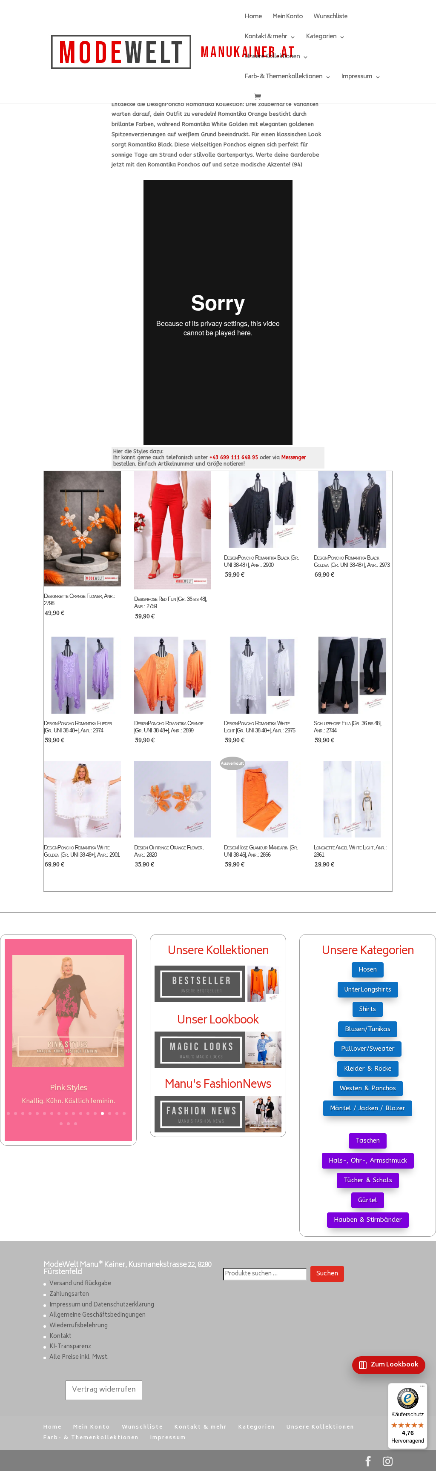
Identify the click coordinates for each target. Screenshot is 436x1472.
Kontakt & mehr (266, 38)
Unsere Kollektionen (272, 58)
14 (102, 1113)
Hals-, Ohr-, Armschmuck (368, 1160)
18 (61, 1123)
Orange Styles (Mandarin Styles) (68, 1088)
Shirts (367, 1009)
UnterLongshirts (367, 989)
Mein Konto (287, 18)
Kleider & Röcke (368, 1068)
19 (68, 1123)
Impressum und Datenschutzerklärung (101, 1305)
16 (116, 1113)
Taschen (368, 1140)
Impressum (356, 78)
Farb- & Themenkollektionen (283, 78)
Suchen (327, 1274)
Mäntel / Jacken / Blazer (367, 1108)
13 (95, 1113)
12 (87, 1113)
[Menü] (422, 1388)
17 (124, 1113)
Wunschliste (330, 18)
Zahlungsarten (69, 1295)
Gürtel (367, 1200)
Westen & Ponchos (368, 1088)
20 (75, 1123)
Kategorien (321, 38)
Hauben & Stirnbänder (368, 1219)
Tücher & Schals (368, 1180)
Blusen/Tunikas (367, 1029)
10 (73, 1113)
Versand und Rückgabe (80, 1284)
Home (253, 18)
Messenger (293, 457)
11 (80, 1113)
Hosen (368, 969)
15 (109, 1113)
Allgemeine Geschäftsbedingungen (97, 1316)
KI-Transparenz (70, 1347)
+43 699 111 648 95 (233, 457)
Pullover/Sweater (368, 1048)
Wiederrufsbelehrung (78, 1326)
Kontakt (60, 1337)
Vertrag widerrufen (104, 1390)
